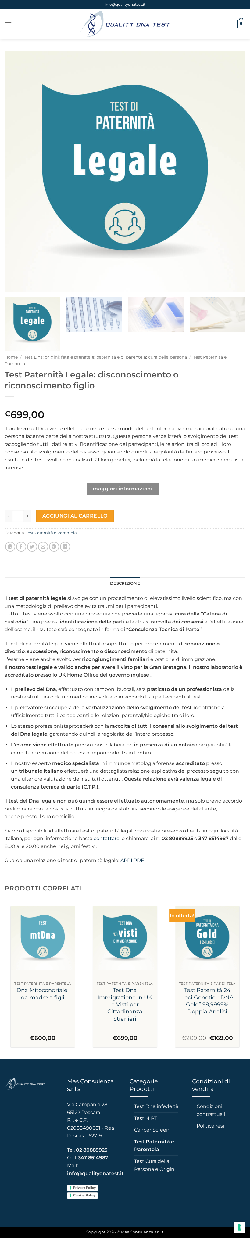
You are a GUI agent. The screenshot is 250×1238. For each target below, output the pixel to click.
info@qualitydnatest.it (125, 4)
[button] (8, 23)
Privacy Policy (84, 1188)
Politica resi (210, 1126)
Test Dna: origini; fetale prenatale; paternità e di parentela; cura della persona (105, 357)
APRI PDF (132, 860)
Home (11, 357)
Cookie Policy (84, 1195)
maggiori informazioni (122, 489)
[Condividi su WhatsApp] (10, 547)
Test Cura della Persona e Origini (155, 1165)
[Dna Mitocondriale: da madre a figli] (43, 938)
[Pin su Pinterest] (54, 547)
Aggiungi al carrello (75, 516)
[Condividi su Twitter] (32, 547)
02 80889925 (91, 1150)
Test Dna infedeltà (156, 1106)
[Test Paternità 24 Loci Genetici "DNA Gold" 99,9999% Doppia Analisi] (207, 938)
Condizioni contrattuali (211, 1110)
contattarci (107, 838)
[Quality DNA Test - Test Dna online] (125, 24)
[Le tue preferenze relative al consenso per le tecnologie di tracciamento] (239, 1227)
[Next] (232, 171)
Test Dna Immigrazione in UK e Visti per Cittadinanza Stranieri (125, 1004)
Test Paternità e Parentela (51, 533)
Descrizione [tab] (125, 583)
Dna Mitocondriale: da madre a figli (42, 994)
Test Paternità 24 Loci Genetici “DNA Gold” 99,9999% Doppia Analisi (207, 1001)
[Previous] (17, 171)
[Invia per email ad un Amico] (43, 547)
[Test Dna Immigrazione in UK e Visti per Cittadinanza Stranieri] (125, 938)
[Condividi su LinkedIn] (65, 547)
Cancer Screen (152, 1130)
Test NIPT (145, 1118)
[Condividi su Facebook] (21, 547)
